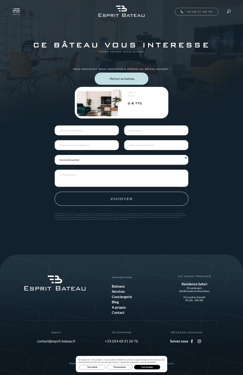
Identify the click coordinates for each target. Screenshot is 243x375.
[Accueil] (121, 16)
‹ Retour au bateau (121, 79)
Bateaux (118, 286)
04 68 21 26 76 (199, 11)
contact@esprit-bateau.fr (56, 341)
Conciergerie (122, 297)
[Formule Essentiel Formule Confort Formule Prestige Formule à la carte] (121, 160)
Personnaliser (120, 367)
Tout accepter (147, 367)
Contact (118, 312)
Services (118, 291)
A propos (119, 307)
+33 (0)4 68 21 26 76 (121, 341)
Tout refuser (92, 367)
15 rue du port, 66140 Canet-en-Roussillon (194, 289)
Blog (115, 302)
